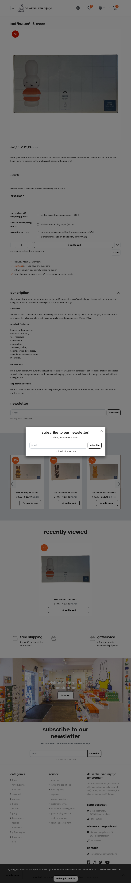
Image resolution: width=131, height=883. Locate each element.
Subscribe (95, 445)
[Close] (101, 431)
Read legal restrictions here (65, 451)
